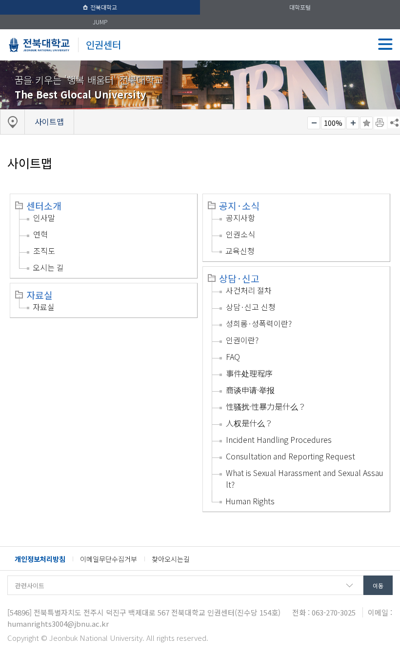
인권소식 (240, 234)
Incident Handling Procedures (279, 439)
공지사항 (240, 217)
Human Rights (250, 501)
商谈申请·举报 (250, 390)
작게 (313, 123)
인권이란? (242, 340)
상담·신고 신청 (251, 307)
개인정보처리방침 (40, 559)
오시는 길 (48, 267)
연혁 (40, 234)
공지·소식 (239, 206)
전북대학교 (103, 7)
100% (333, 123)
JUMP (100, 22)
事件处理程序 (249, 373)
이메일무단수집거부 (108, 559)
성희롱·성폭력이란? (259, 323)
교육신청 (240, 251)
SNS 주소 (394, 122)
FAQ (233, 356)
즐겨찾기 (366, 123)
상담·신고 (239, 278)
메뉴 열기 (385, 44)
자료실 (39, 295)
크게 (352, 123)
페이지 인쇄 (380, 123)
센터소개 (43, 206)
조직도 (44, 251)
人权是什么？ (249, 423)
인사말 (44, 217)
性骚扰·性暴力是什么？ (266, 406)
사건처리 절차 (249, 290)
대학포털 (300, 7)
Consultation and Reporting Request (290, 456)
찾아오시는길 (171, 559)
